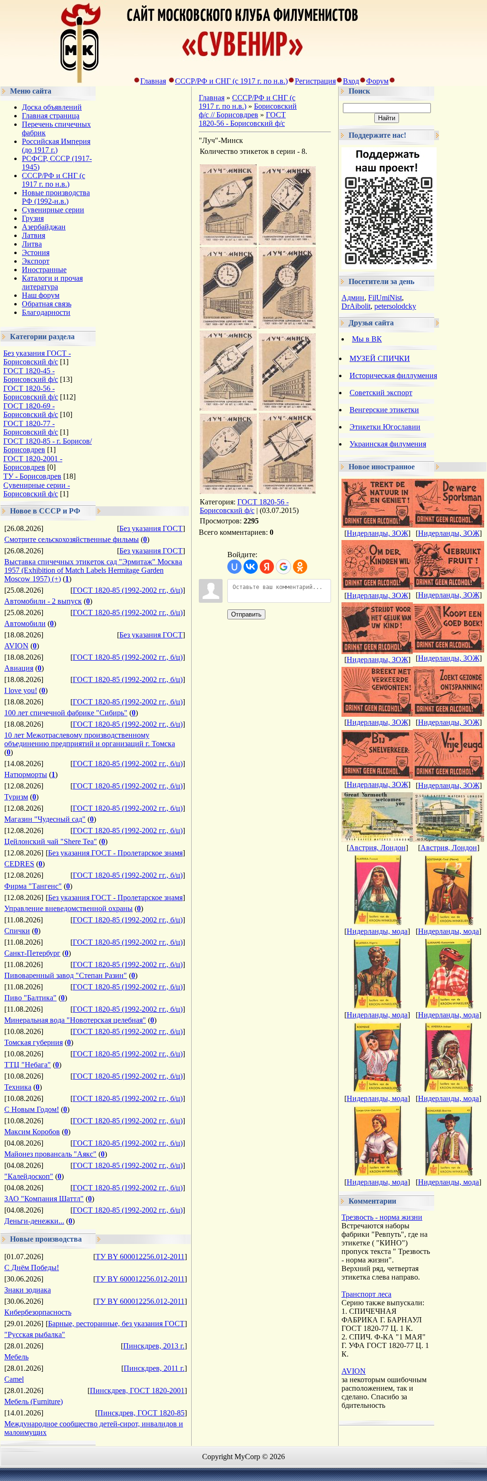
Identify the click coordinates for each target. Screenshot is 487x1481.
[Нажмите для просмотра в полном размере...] (228, 242)
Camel (14, 1379)
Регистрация (315, 81)
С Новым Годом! (31, 1109)
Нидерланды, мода (377, 931)
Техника (17, 1087)
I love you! (20, 690)
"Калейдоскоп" (28, 1176)
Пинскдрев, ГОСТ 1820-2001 (137, 1390)
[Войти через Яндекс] (267, 567)
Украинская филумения (388, 444)
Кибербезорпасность (37, 1312)
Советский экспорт (381, 393)
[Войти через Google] (283, 566)
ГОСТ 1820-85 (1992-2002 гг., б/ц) (128, 590)
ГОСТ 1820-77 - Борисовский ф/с (30, 427)
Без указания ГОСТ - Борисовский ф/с (37, 357)
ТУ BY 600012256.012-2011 (140, 1257)
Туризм (16, 797)
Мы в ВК (367, 339)
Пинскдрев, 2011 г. (154, 1368)
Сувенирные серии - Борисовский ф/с (36, 489)
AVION (16, 646)
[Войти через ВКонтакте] (251, 567)
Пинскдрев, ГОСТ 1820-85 (141, 1413)
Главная (153, 81)
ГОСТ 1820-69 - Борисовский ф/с (30, 410)
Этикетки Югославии (385, 427)
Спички (17, 931)
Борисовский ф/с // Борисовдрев (248, 110)
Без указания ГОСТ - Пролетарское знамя (115, 853)
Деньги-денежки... (34, 1221)
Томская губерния (33, 1042)
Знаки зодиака (27, 1290)
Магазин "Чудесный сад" (45, 819)
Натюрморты (25, 774)
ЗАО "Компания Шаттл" (44, 1199)
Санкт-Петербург (32, 953)
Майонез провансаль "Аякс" (50, 1154)
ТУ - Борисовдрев (32, 476)
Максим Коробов (32, 1132)
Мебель (16, 1357)
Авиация (18, 668)
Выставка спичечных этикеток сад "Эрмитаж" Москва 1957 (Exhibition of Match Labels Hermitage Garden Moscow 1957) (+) (93, 570)
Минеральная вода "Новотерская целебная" (75, 1020)
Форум (377, 81)
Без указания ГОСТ (151, 528)
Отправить (246, 614)
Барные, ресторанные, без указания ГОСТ (116, 1324)
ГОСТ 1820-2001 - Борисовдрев (32, 463)
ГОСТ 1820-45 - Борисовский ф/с (30, 375)
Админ (352, 298)
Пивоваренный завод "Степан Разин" (65, 975)
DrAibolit (355, 306)
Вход (351, 81)
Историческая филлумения (393, 375)
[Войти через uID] (234, 567)
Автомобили (25, 623)
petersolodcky (395, 306)
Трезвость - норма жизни (381, 1217)
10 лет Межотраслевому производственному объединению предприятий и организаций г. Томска (89, 739)
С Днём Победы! (31, 1267)
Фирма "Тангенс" (33, 886)
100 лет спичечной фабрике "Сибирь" (65, 713)
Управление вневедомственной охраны (68, 908)
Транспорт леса (366, 1294)
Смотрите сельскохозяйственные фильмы (71, 539)
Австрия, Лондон (377, 848)
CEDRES (19, 864)
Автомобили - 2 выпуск (43, 601)
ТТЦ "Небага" (27, 1065)
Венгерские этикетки (384, 410)
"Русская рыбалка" (34, 1334)
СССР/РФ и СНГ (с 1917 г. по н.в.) (231, 81)
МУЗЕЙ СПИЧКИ (380, 358)
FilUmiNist (385, 298)
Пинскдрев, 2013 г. (154, 1346)
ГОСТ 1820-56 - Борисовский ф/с (30, 392)
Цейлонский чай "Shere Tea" (50, 841)
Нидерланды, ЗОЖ (377, 533)
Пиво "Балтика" (30, 998)
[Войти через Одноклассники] (300, 567)
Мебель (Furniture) (33, 1401)
